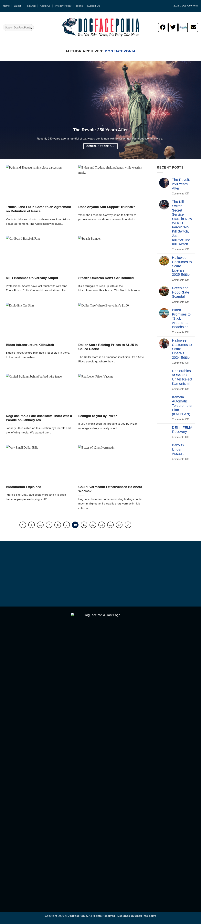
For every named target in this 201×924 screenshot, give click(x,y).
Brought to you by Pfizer (97, 416)
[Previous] (9, 110)
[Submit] (30, 27)
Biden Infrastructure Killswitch (30, 345)
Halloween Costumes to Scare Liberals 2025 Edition (182, 266)
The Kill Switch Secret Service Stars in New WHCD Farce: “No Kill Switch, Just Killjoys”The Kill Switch (182, 223)
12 (92, 524)
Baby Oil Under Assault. (178, 449)
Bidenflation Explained (23, 487)
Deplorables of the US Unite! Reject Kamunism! (182, 377)
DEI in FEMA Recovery (182, 430)
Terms (79, 5)
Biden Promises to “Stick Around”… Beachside (181, 318)
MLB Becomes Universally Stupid (32, 278)
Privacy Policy (63, 5)
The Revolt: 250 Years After (100, 129)
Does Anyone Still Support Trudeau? (106, 207)
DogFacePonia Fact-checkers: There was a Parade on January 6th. (39, 418)
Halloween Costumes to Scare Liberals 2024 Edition (182, 348)
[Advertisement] (100, 574)
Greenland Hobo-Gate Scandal (180, 292)
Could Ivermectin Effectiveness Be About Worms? (110, 489)
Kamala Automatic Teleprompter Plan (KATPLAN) (182, 405)
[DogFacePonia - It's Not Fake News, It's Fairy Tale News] (100, 27)
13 (101, 524)
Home (6, 5)
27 (119, 524)
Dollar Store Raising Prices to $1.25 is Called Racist (108, 347)
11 (84, 524)
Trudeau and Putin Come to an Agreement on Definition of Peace (38, 209)
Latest (17, 5)
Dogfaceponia (120, 51)
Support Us (93, 5)
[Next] (192, 110)
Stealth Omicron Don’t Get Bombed (106, 278)
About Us (45, 5)
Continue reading (100, 146)
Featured (31, 5)
